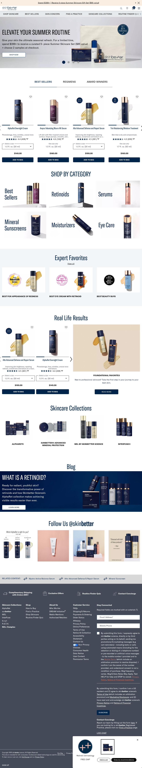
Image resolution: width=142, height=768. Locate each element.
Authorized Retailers (58, 617)
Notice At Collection (82, 633)
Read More (106, 392)
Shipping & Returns (81, 611)
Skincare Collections (100, 14)
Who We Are (54, 608)
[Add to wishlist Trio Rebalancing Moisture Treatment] (137, 97)
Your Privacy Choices (81, 646)
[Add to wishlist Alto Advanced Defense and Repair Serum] (101, 97)
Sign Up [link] (5, 765)
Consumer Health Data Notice (80, 652)
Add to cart (104, 760)
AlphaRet (6, 608)
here (133, 722)
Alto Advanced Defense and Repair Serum (88, 128)
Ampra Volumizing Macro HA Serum (53, 128)
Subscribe (103, 713)
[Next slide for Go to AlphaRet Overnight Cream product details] (30, 109)
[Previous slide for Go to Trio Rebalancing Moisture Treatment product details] (111, 109)
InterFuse (6, 617)
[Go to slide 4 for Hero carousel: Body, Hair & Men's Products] (78, 62)
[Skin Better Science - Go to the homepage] (9, 8)
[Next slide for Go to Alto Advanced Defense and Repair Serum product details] (101, 109)
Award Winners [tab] (97, 81)
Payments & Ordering (82, 614)
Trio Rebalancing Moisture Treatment (124, 128)
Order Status (78, 617)
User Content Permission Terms (81, 657)
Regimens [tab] (69, 81)
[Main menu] (139, 8)
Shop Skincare (11, 14)
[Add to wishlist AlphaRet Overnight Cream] (30, 97)
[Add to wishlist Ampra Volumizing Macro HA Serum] (66, 97)
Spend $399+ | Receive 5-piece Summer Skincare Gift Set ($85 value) (68, 3)
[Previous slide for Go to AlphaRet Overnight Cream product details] (5, 109)
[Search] (121, 8)
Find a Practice (74, 14)
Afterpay (77, 620)
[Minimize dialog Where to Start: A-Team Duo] (137, 740)
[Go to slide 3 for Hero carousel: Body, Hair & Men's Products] (73, 62)
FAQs (75, 608)
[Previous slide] (1, 3)
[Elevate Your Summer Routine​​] (71, 42)
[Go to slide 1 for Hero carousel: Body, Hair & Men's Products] (63, 62)
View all (71, 263)
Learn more (14, 507)
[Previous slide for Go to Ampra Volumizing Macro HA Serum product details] (40, 109)
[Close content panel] (139, 3)
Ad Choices (25, 757)
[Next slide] (135, 3)
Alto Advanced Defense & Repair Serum (81, 578)
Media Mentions (56, 614)
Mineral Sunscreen (117, 578)
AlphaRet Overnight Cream (18, 128)
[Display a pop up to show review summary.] (27, 139)
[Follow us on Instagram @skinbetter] (17, 547)
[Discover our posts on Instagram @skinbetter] (53, 547)
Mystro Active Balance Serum (42, 578)
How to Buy (31, 608)
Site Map (60, 753)
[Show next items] (140, 14)
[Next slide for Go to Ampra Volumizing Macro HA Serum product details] (66, 109)
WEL (4, 614)
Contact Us (78, 641)
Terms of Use (79, 630)
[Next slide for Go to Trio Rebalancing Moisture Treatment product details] (137, 109)
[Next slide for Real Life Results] (71, 359)
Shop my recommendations (124, 760)
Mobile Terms (110, 659)
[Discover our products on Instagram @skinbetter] (88, 547)
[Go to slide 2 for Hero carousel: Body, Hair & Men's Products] (68, 62)
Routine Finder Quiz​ (34, 617)
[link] (133, 8)
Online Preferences (81, 626)
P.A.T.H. (5, 624)
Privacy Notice (103, 703)
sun (6, 611)
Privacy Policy (79, 624)
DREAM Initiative (57, 611)
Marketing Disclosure (119, 697)
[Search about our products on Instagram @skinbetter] (124, 547)
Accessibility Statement (78, 637)
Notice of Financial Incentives (120, 679)
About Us (53, 605)
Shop (28, 605)
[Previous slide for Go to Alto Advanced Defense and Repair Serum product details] (76, 109)
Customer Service (81, 605)
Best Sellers (32, 14)
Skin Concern (52, 14)
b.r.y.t (4, 620)
